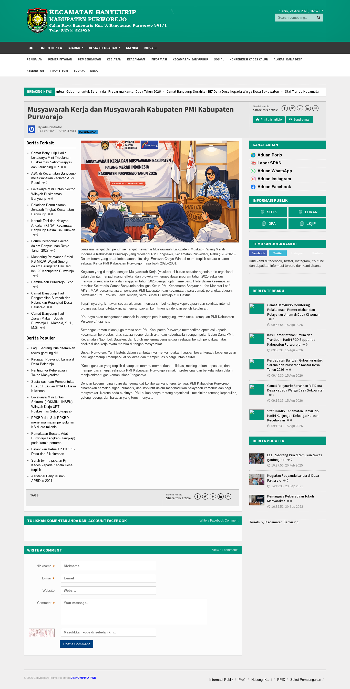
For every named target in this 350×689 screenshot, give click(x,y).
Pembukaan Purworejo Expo (52, 282)
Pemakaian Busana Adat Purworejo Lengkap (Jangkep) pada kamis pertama (53, 438)
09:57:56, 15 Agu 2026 (285, 325)
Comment (46, 603)
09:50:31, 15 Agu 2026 (285, 350)
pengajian (35, 59)
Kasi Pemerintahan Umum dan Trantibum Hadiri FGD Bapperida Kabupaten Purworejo (291, 339)
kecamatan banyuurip (190, 59)
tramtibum (59, 70)
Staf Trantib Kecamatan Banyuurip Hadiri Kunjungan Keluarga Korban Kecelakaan (250, 91)
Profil (242, 680)
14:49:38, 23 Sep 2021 (285, 486)
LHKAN (311, 212)
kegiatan (114, 59)
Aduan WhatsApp (275, 171)
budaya (79, 70)
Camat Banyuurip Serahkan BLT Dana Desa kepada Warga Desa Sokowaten (126, 91)
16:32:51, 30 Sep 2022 (285, 506)
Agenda (132, 47)
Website (49, 590)
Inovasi (150, 47)
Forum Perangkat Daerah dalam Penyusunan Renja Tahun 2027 (50, 245)
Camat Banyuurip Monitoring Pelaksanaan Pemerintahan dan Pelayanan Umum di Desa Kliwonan (293, 309)
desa (94, 70)
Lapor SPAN (270, 163)
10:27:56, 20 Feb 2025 (285, 465)
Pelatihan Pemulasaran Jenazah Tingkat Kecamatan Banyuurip (52, 209)
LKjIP (311, 223)
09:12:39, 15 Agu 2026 (285, 426)
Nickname (46, 566)
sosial (219, 59)
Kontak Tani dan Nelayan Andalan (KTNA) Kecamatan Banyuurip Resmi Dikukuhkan (53, 225)
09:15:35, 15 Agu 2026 (285, 400)
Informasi (159, 59)
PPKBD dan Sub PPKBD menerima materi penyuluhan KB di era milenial (52, 422)
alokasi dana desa (288, 59)
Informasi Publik (221, 680)
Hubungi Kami (261, 680)
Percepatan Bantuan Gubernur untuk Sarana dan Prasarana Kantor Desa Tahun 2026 (295, 365)
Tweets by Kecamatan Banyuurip (273, 522)
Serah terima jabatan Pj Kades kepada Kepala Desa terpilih (52, 465)
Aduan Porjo (270, 155)
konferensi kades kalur (249, 59)
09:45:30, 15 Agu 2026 (285, 375)
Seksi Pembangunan (305, 680)
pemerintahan (60, 59)
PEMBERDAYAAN (87, 132)
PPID (281, 680)
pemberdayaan (89, 59)
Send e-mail (299, 119)
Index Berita (51, 47)
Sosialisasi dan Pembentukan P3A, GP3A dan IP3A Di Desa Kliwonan (53, 386)
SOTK (272, 212)
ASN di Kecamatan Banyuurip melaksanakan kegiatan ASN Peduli (53, 178)
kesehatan (35, 70)
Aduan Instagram (274, 179)
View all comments (225, 550)
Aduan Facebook (274, 187)
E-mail (48, 578)
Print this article (269, 119)
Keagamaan (136, 59)
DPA (272, 223)
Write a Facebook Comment (219, 520)
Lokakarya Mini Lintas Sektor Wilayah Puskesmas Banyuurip (53, 193)
